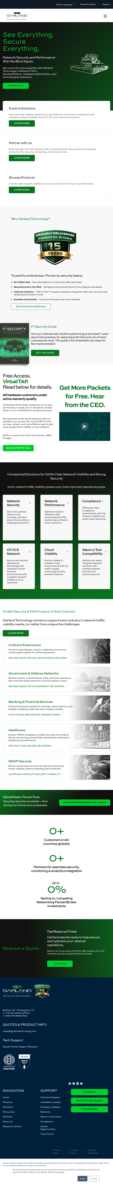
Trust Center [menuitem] (47, 1134)
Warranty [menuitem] (45, 1111)
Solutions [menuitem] (8, 1107)
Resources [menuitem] (9, 1111)
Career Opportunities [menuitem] (47, 1127)
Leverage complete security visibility (34, 774)
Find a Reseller (89, 1109)
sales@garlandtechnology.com (19, 1031)
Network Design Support (89, 1100)
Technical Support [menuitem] (50, 1097)
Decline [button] (94, 1178)
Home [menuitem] (6, 1097)
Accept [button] (82, 1178)
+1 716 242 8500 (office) (16, 1012)
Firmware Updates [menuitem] (50, 1107)
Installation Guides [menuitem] (50, 1102)
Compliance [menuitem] (46, 1121)
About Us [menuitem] (8, 1121)
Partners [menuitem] (7, 1116)
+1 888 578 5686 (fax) (15, 1015)
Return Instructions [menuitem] (50, 1116)
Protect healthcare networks (29, 745)
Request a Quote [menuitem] (12, 1126)
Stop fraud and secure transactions (34, 714)
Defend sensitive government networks (36, 686)
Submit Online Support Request (20, 1046)
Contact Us (89, 1092)
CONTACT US (16, 86)
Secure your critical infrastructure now (37, 658)
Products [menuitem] (8, 1102)
